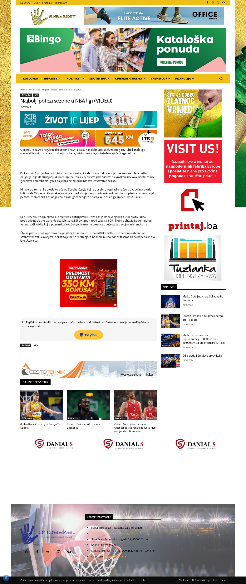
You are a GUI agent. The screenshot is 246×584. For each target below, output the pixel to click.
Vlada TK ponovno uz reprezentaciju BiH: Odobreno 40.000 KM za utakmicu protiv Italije (204, 339)
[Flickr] (48, 552)
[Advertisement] (123, 477)
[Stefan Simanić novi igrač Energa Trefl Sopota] (41, 405)
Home (23, 89)
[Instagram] (213, 3)
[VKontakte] (69, 552)
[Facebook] (207, 3)
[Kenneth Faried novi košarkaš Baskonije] (88, 405)
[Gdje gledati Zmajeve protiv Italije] (170, 361)
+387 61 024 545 (115, 556)
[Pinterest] (65, 354)
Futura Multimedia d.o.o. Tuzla (128, 580)
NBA (36, 95)
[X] (218, 3)
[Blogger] (26, 552)
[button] (221, 78)
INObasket (34, 89)
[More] (83, 354)
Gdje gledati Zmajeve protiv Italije (203, 355)
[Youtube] (223, 3)
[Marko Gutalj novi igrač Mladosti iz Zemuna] (170, 301)
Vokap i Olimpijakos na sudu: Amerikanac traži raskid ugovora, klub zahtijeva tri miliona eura (135, 427)
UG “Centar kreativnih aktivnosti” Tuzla (115, 533)
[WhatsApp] (73, 354)
